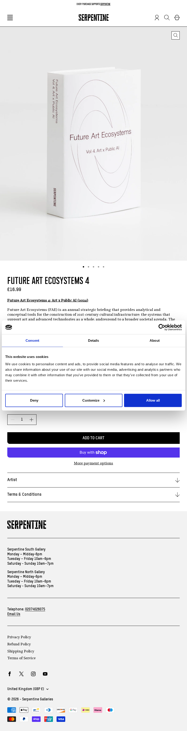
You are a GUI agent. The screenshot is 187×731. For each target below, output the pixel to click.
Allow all (153, 400)
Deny (34, 400)
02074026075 (35, 609)
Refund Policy (19, 644)
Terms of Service (21, 658)
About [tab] (155, 340)
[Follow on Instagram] (33, 674)
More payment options (93, 463)
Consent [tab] (32, 340)
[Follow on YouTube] (45, 674)
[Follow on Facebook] (9, 674)
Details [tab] (93, 340)
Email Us (13, 614)
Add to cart (93, 438)
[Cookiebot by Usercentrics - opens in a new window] (162, 327)
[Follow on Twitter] (21, 674)
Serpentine (105, 4)
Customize (90, 400)
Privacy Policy (19, 637)
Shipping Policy (20, 651)
